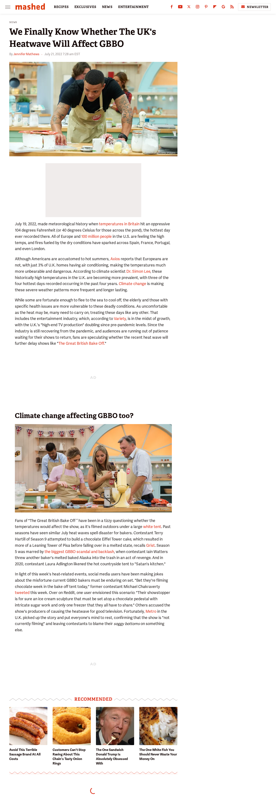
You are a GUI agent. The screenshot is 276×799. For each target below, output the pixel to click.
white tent (152, 526)
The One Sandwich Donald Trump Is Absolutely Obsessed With (112, 757)
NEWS (107, 7)
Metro (151, 611)
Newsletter (257, 7)
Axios (115, 258)
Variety (120, 318)
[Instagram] (197, 7)
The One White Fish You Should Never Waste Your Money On (158, 754)
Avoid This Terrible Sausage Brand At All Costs (25, 754)
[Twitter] (188, 7)
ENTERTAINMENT (133, 7)
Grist (150, 545)
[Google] (223, 7)
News (13, 22)
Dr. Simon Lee (138, 271)
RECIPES (61, 7)
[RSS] (232, 7)
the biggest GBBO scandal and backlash (79, 551)
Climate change (132, 283)
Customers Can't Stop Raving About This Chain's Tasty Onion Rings (69, 757)
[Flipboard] (214, 7)
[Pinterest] (206, 7)
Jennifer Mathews (26, 54)
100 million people (96, 236)
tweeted (22, 592)
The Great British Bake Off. (81, 343)
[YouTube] (180, 7)
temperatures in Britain (119, 223)
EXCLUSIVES (85, 7)
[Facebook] (171, 7)
